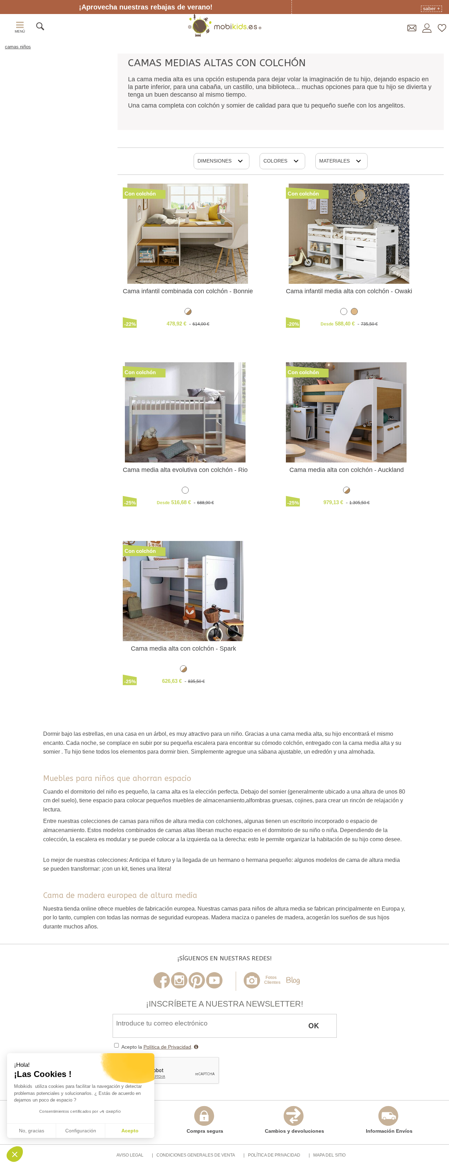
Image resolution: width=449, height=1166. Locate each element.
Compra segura (205, 1130)
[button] (14, 1154)
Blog (293, 981)
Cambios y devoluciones (294, 1130)
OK (313, 1025)
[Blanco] (343, 313)
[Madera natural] (354, 313)
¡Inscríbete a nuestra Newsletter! (224, 1003)
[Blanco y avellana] (188, 313)
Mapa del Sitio (329, 1155)
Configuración (80, 1130)
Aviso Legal (129, 1155)
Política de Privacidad (167, 1047)
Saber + (431, 8)
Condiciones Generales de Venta (195, 1155)
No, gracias (31, 1130)
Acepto (130, 1130)
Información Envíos (389, 1130)
